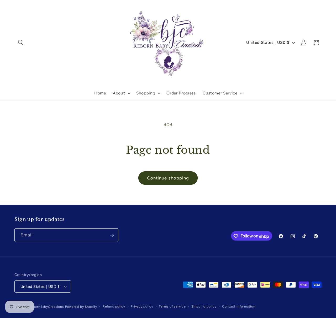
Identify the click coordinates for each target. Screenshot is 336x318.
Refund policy (114, 306)
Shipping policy (204, 306)
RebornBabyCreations (46, 307)
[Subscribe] (112, 235)
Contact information (238, 306)
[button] (20, 42)
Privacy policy (142, 306)
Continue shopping (168, 178)
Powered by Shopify (81, 307)
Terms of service (172, 306)
